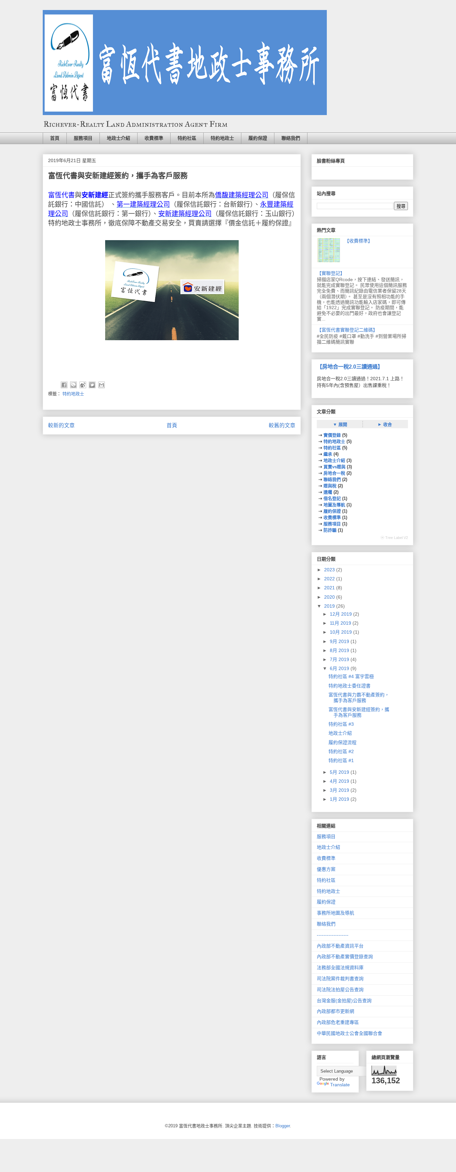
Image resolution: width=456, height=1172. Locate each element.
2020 (330, 597)
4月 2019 (340, 781)
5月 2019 (340, 772)
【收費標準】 (359, 240)
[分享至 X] (92, 385)
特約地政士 (222, 138)
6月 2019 (340, 668)
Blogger (282, 1125)
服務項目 (83, 138)
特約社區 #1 (341, 760)
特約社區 (187, 138)
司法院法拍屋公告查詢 (340, 989)
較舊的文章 (282, 425)
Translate (340, 1084)
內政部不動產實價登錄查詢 (345, 956)
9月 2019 (340, 641)
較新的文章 (61, 425)
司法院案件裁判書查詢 (340, 978)
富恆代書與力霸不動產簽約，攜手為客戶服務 (358, 697)
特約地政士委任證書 (349, 685)
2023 (330, 569)
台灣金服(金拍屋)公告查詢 (344, 1000)
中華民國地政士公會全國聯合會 (349, 1033)
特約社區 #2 (341, 751)
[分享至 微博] (82, 385)
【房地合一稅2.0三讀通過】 (350, 367)
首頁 (54, 138)
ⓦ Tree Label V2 (394, 538)
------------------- (333, 935)
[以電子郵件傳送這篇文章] (101, 385)
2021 (330, 587)
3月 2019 (340, 790)
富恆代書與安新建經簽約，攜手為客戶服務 (358, 712)
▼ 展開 (340, 424)
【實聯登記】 (331, 273)
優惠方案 (326, 869)
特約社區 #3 (341, 724)
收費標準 (154, 138)
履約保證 (257, 138)
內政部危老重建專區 (338, 1022)
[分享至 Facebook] (64, 385)
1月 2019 (340, 799)
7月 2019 (340, 659)
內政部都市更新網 (335, 1011)
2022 (330, 578)
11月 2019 (341, 623)
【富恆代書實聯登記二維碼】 (347, 330)
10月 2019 (341, 632)
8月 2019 (340, 650)
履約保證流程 (342, 742)
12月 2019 (341, 614)
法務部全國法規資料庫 (340, 967)
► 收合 (385, 424)
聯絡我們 (290, 138)
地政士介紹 (118, 138)
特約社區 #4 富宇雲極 (351, 676)
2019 (330, 606)
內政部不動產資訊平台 (340, 946)
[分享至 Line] (73, 385)
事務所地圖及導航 (335, 913)
